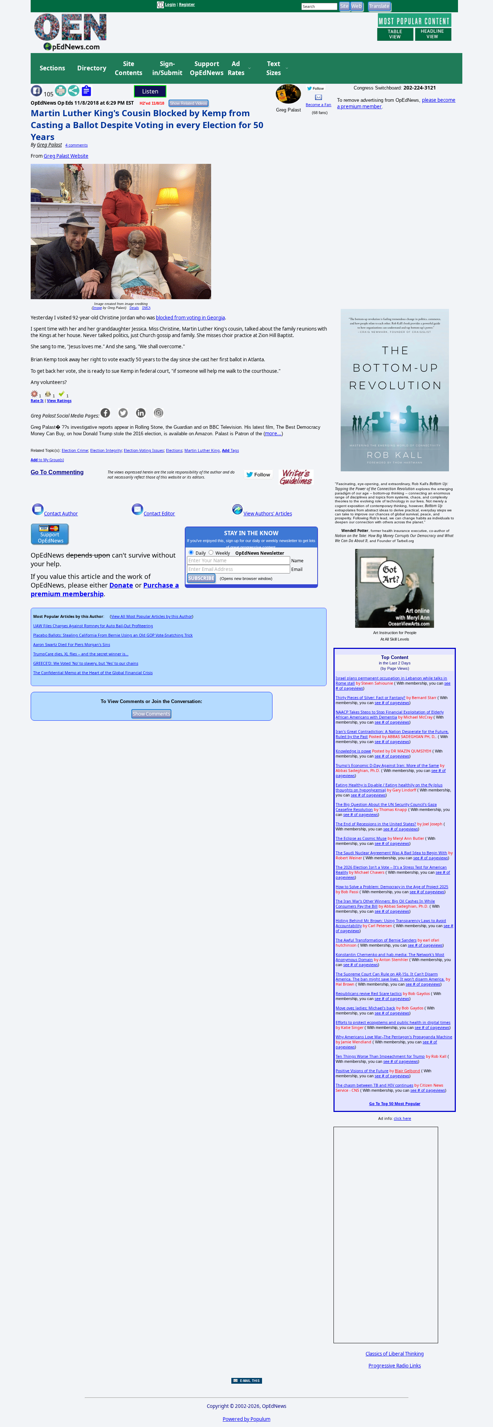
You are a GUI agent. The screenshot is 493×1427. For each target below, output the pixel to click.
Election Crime (75, 450)
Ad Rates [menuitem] (236, 68)
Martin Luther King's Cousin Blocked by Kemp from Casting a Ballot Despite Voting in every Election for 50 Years (147, 125)
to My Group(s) (47, 459)
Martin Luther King (202, 450)
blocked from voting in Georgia (190, 317)
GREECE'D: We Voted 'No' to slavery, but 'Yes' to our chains (85, 663)
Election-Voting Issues (144, 450)
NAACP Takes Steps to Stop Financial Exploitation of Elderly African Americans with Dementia (390, 715)
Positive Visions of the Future (362, 1070)
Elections (174, 450)
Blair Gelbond (407, 1070)
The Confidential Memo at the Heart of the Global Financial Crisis (93, 672)
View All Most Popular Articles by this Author (151, 616)
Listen (150, 91)
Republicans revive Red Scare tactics (369, 993)
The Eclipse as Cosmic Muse (361, 838)
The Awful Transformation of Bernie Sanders (376, 940)
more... (273, 433)
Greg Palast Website (66, 156)
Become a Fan (318, 104)
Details (134, 308)
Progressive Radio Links (394, 1365)
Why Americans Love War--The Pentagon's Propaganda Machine (394, 1036)
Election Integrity (106, 450)
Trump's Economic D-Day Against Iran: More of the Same (387, 765)
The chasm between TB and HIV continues (374, 1085)
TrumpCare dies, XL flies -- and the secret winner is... (80, 653)
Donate (121, 585)
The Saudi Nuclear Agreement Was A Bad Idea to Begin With (391, 852)
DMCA (146, 308)
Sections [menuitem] (52, 68)
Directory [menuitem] (91, 68)
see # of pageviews (392, 702)
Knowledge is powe (353, 751)
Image (97, 307)
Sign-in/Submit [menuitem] (166, 68)
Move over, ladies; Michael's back (365, 1008)
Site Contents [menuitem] (128, 68)
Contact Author (61, 513)
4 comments (76, 145)
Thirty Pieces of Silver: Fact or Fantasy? (370, 697)
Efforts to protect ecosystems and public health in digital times (393, 1022)
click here (402, 1118)
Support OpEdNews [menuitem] (204, 68)
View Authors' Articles (268, 513)
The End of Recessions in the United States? (376, 823)
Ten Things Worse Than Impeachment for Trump (380, 1056)
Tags (230, 450)
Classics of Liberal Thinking (395, 1353)
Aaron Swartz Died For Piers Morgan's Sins (71, 644)
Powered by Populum (246, 1419)
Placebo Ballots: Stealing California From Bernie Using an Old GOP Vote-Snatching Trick (113, 635)
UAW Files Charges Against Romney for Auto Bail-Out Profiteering (93, 625)
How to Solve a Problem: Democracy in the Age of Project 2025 (392, 886)
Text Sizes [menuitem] (273, 68)
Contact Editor (159, 513)
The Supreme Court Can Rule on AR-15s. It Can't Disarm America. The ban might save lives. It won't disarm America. (390, 977)
